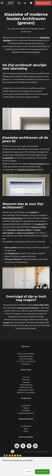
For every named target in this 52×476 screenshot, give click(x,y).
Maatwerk (26, 380)
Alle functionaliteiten (42, 471)
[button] (19, 3)
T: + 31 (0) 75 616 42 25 (26, 361)
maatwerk (40, 224)
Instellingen (28, 471)
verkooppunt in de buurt (27, 307)
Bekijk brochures (43, 3)
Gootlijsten (26, 410)
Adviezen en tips (26, 387)
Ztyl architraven (37, 163)
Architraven (26, 405)
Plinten (26, 408)
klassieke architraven (27, 169)
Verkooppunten (26, 385)
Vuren (26, 431)
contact (6, 322)
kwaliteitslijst (8, 158)
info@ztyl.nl (26, 364)
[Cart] (25, 3)
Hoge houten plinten (26, 413)
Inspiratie (26, 382)
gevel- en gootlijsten (26, 233)
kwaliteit (33, 212)
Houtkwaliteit (26, 426)
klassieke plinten (24, 230)
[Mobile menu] (2, 3)
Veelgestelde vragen (26, 390)
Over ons (26, 377)
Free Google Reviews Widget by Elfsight (36, 451)
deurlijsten (11, 230)
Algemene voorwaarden (26, 392)
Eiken (26, 429)
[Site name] (10, 3)
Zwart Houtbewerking (12, 218)
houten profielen (38, 227)
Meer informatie (8, 466)
